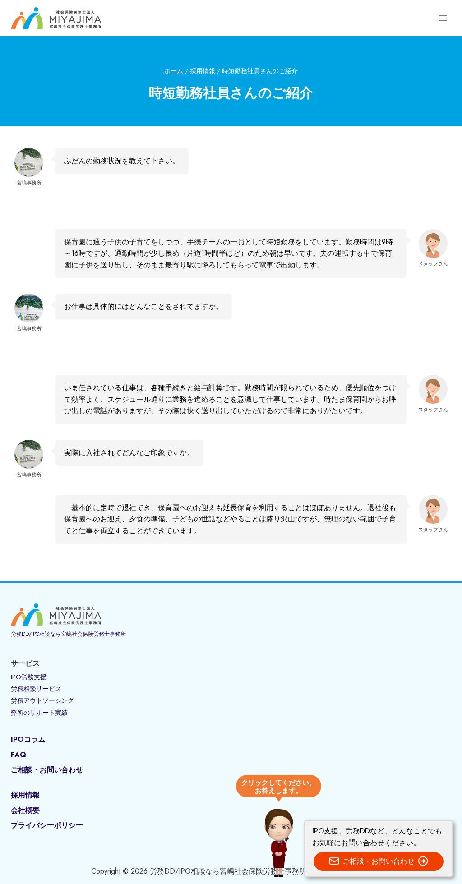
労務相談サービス (36, 688)
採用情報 (25, 795)
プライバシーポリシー (47, 825)
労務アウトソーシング (42, 700)
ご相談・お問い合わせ (47, 769)
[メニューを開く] (442, 18)
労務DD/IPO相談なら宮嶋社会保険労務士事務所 (68, 634)
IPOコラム (28, 739)
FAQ (18, 755)
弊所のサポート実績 (39, 712)
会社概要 (25, 810)
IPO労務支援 (28, 676)
